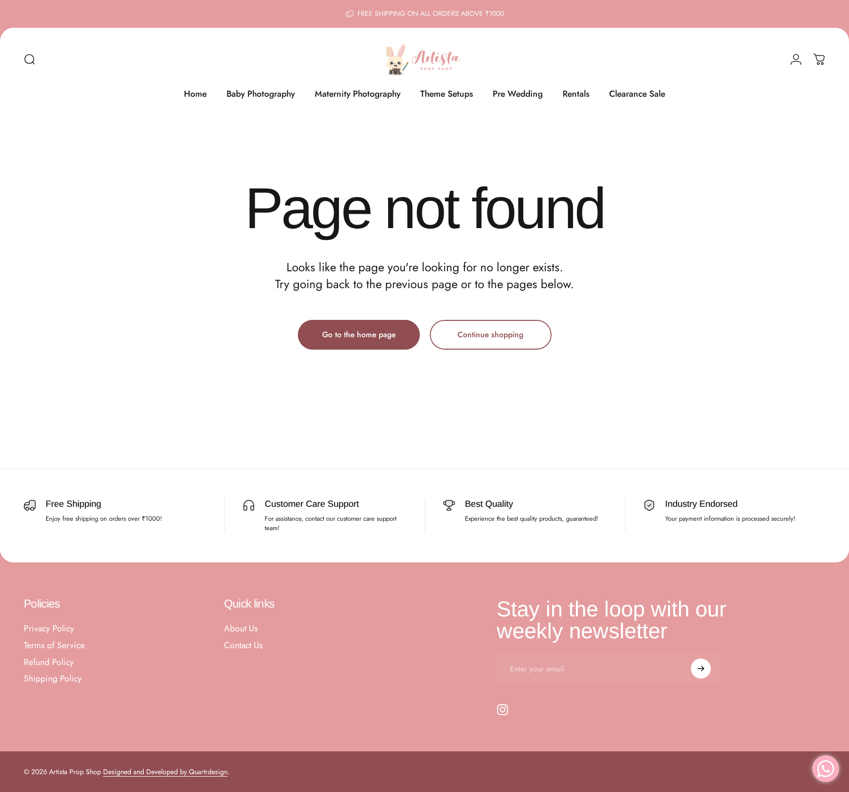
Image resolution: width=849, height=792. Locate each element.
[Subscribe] (701, 668)
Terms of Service (54, 645)
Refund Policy (49, 662)
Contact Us (243, 645)
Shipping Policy (53, 678)
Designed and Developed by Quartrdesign (165, 772)
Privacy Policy (49, 628)
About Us (241, 628)
